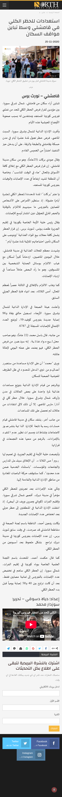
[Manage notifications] (54, 789)
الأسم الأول (55, 701)
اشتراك (54, 728)
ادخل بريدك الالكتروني (50, 687)
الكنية (57, 715)
